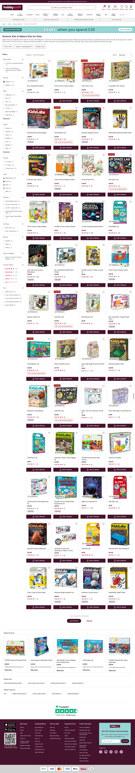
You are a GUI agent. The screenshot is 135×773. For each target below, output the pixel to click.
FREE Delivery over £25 (19, 19)
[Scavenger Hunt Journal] (120, 71)
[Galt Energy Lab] (93, 646)
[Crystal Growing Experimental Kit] (93, 212)
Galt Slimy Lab (113, 501)
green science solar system (36, 683)
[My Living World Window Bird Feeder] (65, 255)
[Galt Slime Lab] (65, 302)
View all (89, 621)
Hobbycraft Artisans (54, 735)
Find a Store (38, 733)
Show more (8, 670)
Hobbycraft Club (39, 735)
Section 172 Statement (70, 749)
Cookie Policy (82, 737)
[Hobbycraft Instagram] (111, 751)
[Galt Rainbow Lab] (65, 118)
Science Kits (8, 46)
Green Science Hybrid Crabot (118, 270)
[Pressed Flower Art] (93, 165)
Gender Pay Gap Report (70, 741)
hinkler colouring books (19, 693)
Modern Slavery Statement (71, 744)
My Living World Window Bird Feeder (63, 271)
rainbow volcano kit (77, 683)
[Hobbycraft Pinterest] (116, 751)
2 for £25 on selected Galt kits (92, 95)
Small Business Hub (39, 749)
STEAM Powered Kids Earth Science (91, 458)
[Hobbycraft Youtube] (105, 751)
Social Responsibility (69, 738)
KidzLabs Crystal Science (90, 592)
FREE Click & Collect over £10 (51, 19)
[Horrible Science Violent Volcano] (65, 212)
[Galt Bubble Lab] (120, 212)
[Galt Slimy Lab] (120, 487)
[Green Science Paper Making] (38, 212)
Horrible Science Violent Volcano (64, 226)
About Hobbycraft (39, 727)
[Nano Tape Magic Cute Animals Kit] (120, 396)
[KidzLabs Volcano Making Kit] (38, 534)
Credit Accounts (38, 746)
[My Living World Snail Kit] (38, 71)
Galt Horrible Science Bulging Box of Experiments (66, 661)
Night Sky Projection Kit (89, 501)
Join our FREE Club (116, 19)
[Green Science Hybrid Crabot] (120, 255)
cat (5, 693)
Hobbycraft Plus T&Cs (84, 730)
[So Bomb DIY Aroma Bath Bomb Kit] (38, 487)
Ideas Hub (52, 727)
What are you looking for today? (63, 7)
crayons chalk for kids (39, 693)
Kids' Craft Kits (17, 24)
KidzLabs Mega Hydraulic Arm (64, 592)
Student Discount (39, 744)
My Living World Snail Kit (35, 86)
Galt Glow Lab (59, 411)
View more (6, 118)
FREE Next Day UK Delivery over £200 (83, 19)
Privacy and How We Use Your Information (85, 733)
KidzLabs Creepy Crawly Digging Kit (65, 458)
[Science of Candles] (120, 443)
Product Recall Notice (25, 748)
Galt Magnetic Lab (33, 364)
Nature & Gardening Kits (24, 46)
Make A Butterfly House (62, 364)
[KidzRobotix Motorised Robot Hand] (120, 118)
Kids (9, 24)
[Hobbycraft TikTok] (121, 751)
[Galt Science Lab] (93, 71)
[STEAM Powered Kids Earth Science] (93, 443)
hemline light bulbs (73, 693)
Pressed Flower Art (88, 179)
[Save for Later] (49, 61)
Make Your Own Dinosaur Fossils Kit (92, 412)
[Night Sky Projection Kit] (93, 487)
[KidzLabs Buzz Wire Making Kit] (120, 534)
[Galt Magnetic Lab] (38, 349)
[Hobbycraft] (12, 8)
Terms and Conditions (84, 727)
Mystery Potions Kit (33, 317)
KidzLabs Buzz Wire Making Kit (119, 548)
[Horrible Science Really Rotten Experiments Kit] (65, 487)
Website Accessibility (25, 745)
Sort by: (115, 55)
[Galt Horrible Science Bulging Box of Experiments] (67, 646)
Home (3, 24)
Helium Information (39, 752)
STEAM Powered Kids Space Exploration (118, 661)
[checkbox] (13, 64)
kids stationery (56, 693)
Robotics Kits (40, 46)
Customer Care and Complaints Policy (25, 742)
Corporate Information (70, 730)
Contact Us (22, 738)
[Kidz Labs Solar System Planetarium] (38, 255)
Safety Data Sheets (84, 760)
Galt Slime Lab (59, 317)
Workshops (52, 730)
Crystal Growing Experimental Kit (92, 226)
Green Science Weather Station (64, 179)
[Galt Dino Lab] (93, 534)
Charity (66, 735)
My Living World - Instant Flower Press (119, 318)
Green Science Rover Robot (36, 592)
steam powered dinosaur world (12, 683)
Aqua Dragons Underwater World (41, 660)
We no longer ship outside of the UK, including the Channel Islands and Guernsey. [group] (67, 1)
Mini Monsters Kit (87, 317)
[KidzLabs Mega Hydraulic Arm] (65, 578)
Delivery (22, 727)
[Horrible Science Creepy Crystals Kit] (93, 255)
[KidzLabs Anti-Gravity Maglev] (38, 118)
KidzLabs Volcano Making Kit (36, 548)
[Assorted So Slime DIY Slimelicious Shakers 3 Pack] (65, 534)
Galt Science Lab (87, 86)
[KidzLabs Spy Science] (38, 165)
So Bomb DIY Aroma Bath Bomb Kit (37, 502)
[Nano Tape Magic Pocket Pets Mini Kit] (93, 349)
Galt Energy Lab (88, 660)
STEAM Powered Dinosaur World (15, 660)
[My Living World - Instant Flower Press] (120, 302)
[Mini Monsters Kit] (93, 302)
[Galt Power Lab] (38, 443)
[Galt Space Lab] (120, 165)
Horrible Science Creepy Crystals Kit (92, 271)
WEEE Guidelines (83, 758)
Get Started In (53, 733)
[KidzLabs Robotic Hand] (120, 349)
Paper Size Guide (83, 752)
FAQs (21, 733)
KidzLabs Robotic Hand (116, 364)
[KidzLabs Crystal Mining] (38, 396)
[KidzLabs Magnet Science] (93, 118)
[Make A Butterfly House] (65, 349)
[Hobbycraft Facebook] (100, 751)
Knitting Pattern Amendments (83, 746)
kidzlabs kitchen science (58, 683)
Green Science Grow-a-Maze (63, 86)
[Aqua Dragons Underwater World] (41, 646)
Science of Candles (115, 457)
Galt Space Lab (114, 179)
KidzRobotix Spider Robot (117, 592)
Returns (22, 730)
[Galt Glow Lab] (65, 396)
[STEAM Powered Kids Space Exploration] (119, 646)
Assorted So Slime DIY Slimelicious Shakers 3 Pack (63, 549)
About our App (38, 730)
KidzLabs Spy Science (34, 179)
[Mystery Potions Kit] (38, 302)
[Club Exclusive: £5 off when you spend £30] (67, 29)
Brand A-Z (37, 738)
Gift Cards (37, 741)
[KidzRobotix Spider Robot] (120, 578)
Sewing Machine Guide (55, 738)
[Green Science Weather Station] (65, 165)
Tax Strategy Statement (70, 746)
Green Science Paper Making (36, 226)
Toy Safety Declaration (84, 755)
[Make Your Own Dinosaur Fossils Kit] (93, 396)
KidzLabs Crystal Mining (35, 411)
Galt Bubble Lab (114, 226)
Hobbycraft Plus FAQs (25, 735)
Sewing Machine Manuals (85, 742)
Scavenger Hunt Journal (116, 86)
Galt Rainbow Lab (60, 133)
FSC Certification (83, 749)
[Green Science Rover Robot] (38, 578)
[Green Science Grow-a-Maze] (65, 71)
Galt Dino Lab (86, 548)
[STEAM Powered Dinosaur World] (15, 646)
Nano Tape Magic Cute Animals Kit (120, 411)
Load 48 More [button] (74, 621)
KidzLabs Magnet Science (90, 133)
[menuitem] (12, 15)
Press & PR (67, 733)
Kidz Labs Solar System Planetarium (35, 271)
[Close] (134, 1)
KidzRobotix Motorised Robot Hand (120, 133)
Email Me (125, 741)
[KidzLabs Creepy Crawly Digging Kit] (65, 443)
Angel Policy (82, 740)
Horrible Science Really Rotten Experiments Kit (64, 502)
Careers (66, 727)
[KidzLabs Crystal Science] (93, 578)
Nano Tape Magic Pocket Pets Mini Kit (93, 365)
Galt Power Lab (32, 457)
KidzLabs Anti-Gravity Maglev (36, 133)
